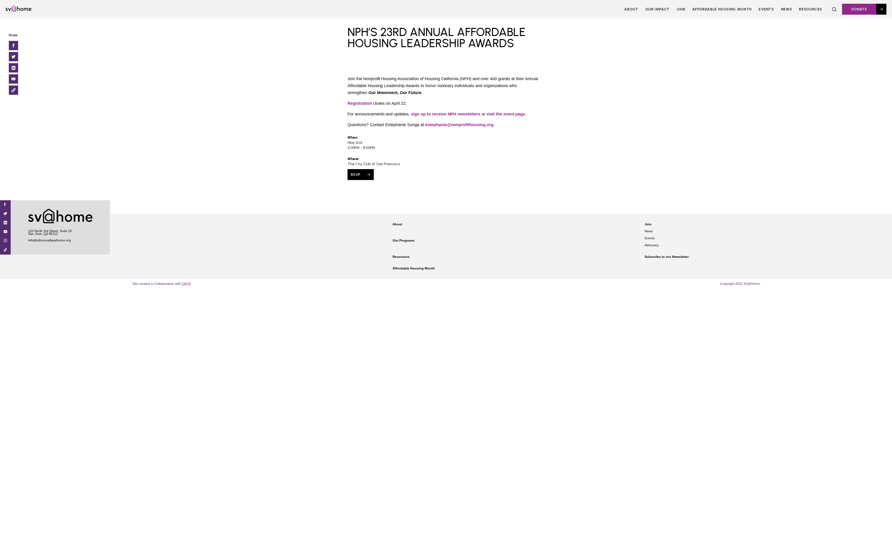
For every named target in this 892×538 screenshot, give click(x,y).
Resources (810, 9)
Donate (859, 9)
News (786, 9)
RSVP (355, 174)
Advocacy (652, 245)
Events (766, 9)
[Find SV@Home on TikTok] (5, 250)
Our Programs (403, 240)
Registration (360, 103)
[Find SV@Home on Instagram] (5, 241)
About (631, 9)
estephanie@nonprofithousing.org (459, 124)
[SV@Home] (18, 10)
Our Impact (657, 9)
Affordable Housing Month (722, 9)
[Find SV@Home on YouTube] (5, 232)
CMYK (186, 283)
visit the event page (505, 114)
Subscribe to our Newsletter (667, 257)
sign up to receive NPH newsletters (445, 114)
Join (648, 224)
